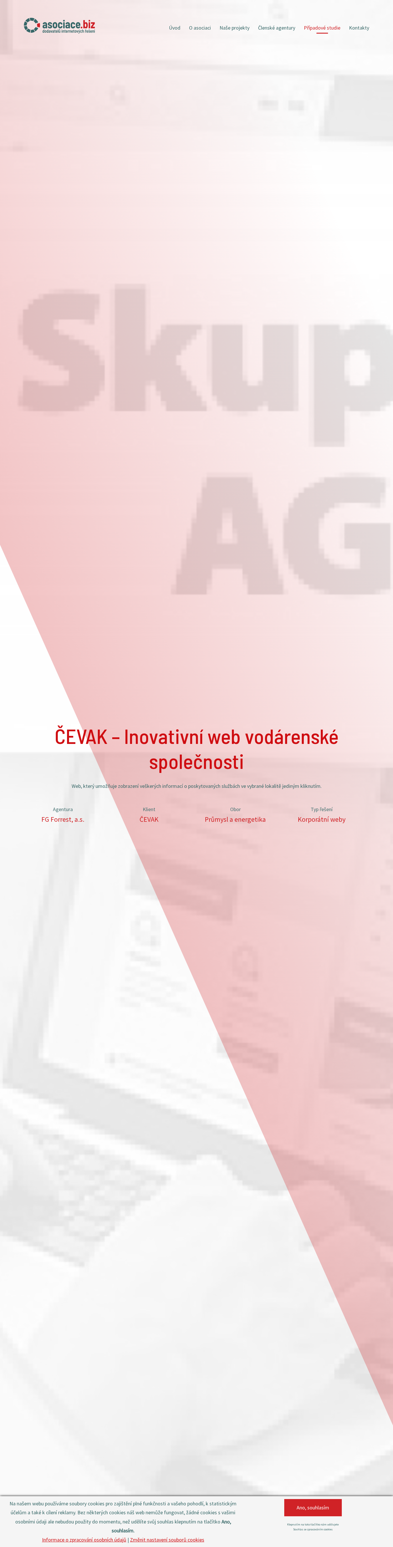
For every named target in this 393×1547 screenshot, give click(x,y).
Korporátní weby (322, 819)
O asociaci (200, 27)
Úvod (174, 27)
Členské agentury (276, 27)
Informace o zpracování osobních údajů (84, 1539)
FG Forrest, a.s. (62, 819)
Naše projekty (234, 27)
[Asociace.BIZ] (59, 26)
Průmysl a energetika (235, 819)
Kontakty (359, 27)
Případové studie (322, 27)
